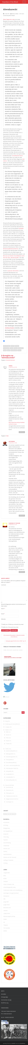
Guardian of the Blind (10, 2)
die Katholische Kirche (17, 155)
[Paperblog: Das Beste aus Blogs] (5, 1023)
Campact (5, 881)
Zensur (19, 350)
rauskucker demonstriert (13, 270)
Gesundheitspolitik (10, 762)
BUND (5, 878)
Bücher (7, 735)
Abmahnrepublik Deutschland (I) (10, 248)
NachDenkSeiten (7, 854)
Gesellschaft (6, 348)
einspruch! (5, 834)
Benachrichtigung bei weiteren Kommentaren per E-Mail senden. (13, 605)
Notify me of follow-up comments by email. (13, 624)
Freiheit (17, 346)
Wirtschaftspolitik (10, 780)
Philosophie (9, 793)
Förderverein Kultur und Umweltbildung (12, 890)
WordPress (22, 1043)
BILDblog (5, 825)
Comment (3, 585)
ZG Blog (5, 863)
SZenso (10, 365)
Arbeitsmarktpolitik (10, 751)
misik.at (5, 851)
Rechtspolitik (14, 350)
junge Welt (6, 902)
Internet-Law (6, 848)
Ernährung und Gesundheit (11, 724)
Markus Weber (15, 13)
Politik (5, 350)
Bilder (7, 732)
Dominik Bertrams (10, 360)
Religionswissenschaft (11, 799)
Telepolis (5, 925)
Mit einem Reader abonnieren (8, 1011)
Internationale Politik (11, 768)
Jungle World (6, 904)
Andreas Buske (9, 328)
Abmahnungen (7, 346)
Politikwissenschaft (10, 796)
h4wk (7, 436)
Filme (7, 737)
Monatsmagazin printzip (9, 916)
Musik (7, 740)
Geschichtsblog (7, 842)
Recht (8, 350)
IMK (4, 899)
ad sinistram (6, 822)
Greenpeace (6, 896)
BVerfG (12, 346)
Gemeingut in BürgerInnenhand (11, 893)
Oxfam (5, 919)
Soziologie (8, 802)
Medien (13, 15)
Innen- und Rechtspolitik (12, 765)
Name (3, 608)
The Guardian (6, 928)
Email (3, 613)
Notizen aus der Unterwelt (9, 857)
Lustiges (7, 727)
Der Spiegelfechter (7, 831)
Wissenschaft (8, 785)
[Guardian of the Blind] (6, 696)
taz (4, 922)
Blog (6, 721)
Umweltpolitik (9, 777)
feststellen (21, 228)
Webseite (3, 619)
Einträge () (4, 997)
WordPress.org (4, 1003)
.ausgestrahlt (6, 872)
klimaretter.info (7, 907)
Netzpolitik (21, 348)
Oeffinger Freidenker (8, 860)
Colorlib (13, 1043)
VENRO (5, 931)
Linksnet (5, 910)
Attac (4, 875)
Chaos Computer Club (8, 884)
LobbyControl (6, 913)
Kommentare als (6, 1000)
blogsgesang (6, 828)
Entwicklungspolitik (10, 756)
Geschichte (8, 787)
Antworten (21, 432)
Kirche (11, 348)
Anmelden (3, 994)
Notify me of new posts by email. (10, 627)
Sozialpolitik (9, 774)
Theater (8, 743)
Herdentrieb (6, 845)
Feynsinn (5, 840)
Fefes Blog (6, 837)
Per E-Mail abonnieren (6, 1013)
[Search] (23, 712)
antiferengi (12, 441)
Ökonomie (8, 790)
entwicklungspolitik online (9, 887)
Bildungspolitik (9, 754)
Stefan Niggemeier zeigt (8, 19)
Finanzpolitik (9, 759)
